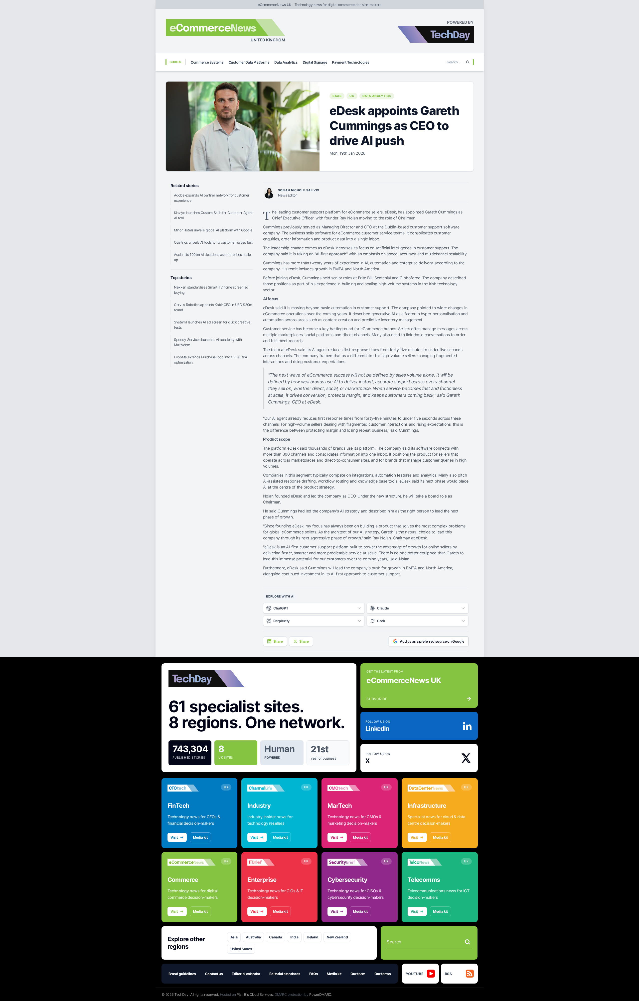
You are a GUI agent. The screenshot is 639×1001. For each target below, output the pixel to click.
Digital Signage (315, 62)
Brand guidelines (182, 974)
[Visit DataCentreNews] (432, 788)
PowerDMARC (320, 994)
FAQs (313, 974)
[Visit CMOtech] (351, 788)
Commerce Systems (207, 62)
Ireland (312, 937)
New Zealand (337, 937)
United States (241, 949)
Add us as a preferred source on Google (432, 641)
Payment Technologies (350, 62)
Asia (234, 937)
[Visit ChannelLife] (271, 788)
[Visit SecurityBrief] (351, 862)
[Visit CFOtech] (191, 788)
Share (278, 641)
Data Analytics (286, 62)
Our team (357, 974)
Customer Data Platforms (249, 62)
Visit (174, 837)
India (294, 937)
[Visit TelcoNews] (432, 862)
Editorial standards (284, 974)
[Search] (468, 62)
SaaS (336, 96)
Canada (275, 937)
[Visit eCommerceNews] (191, 862)
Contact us (214, 974)
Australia (253, 937)
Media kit (200, 837)
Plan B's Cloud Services (255, 994)
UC (351, 96)
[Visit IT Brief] (271, 862)
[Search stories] (468, 942)
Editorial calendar (246, 974)
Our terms (382, 974)
